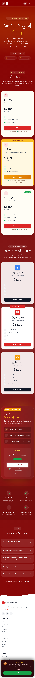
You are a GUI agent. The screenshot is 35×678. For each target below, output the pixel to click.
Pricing (3, 631)
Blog (3, 646)
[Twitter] (11, 613)
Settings (17, 669)
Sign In (30, 3)
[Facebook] (3, 613)
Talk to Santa (5, 624)
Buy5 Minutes (17, 226)
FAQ (3, 649)
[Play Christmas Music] (25, 3)
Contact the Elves (23, 581)
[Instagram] (7, 613)
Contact (4, 644)
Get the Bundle (17, 465)
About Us (4, 642)
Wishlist (4, 627)
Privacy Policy (5, 657)
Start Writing (17, 300)
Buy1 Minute (17, 128)
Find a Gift (4, 629)
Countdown (5, 634)
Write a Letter (5, 622)
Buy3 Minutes (17, 177)
